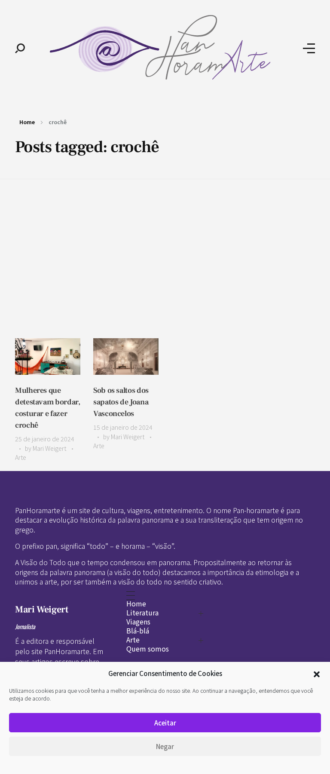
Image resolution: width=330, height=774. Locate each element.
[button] (316, 673)
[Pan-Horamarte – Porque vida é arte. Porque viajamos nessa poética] (164, 47)
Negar (165, 746)
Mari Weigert (50, 448)
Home (27, 121)
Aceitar (165, 722)
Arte (20, 457)
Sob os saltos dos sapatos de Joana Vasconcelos (121, 402)
